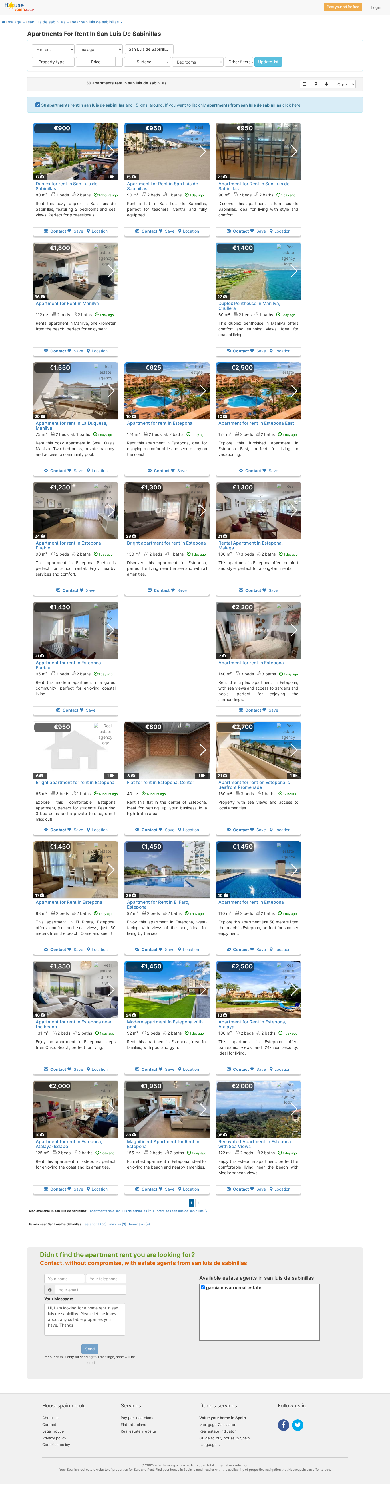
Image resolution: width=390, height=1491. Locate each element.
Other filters (240, 61)
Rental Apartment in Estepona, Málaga (250, 545)
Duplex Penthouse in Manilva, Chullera (249, 306)
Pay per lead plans (137, 1417)
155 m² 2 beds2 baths (166, 1152)
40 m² (146, 793)
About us (50, 1417)
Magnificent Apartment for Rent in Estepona (163, 1144)
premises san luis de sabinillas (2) (183, 1211)
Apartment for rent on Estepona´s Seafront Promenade (254, 785)
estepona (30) (95, 1224)
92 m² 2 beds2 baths (165, 1033)
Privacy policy (54, 1438)
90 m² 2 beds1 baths (165, 194)
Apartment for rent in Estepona (159, 423)
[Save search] (327, 84)
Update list (268, 61)
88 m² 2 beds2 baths (74, 913)
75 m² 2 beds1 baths (74, 434)
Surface (144, 61)
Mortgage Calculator (217, 1424)
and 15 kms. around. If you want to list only (170, 105)
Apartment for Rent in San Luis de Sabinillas (162, 186)
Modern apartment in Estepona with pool (165, 1024)
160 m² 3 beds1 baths (260, 793)
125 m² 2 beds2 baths (75, 1152)
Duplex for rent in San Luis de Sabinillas (66, 186)
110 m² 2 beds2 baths (257, 913)
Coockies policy (56, 1444)
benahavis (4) (139, 1224)
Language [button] (208, 1444)
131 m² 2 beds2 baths (75, 1033)
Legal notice (53, 1431)
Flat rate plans (133, 1424)
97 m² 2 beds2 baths (165, 913)
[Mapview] (316, 84)
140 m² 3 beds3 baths (258, 673)
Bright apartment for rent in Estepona (166, 543)
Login (376, 7)
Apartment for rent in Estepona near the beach (74, 1024)
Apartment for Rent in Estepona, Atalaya (252, 1024)
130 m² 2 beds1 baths (166, 554)
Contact (49, 1424)
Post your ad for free (343, 7)
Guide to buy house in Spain (224, 1438)
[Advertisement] (167, 303)
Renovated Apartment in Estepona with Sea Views (254, 1144)
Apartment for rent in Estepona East (256, 423)
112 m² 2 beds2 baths (75, 314)
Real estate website (138, 1431)
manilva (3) (117, 1224)
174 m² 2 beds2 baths (166, 434)
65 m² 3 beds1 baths (77, 793)
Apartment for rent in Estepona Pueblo (68, 545)
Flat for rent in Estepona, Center (160, 782)
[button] (23, 21)
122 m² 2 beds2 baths (257, 1152)
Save (78, 231)
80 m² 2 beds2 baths (77, 194)
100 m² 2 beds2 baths (257, 1033)
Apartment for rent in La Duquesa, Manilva (71, 426)
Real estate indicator (217, 1431)
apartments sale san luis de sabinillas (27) (122, 1211)
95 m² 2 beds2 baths (74, 673)
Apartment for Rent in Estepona (69, 902)
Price (95, 61)
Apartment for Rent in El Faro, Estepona (158, 904)
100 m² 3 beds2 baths (258, 554)
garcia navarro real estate (233, 1287)
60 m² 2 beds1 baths (256, 314)
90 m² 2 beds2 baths (256, 194)
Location (100, 231)
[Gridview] (305, 84)
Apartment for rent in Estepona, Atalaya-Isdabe (69, 1144)
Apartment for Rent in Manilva (67, 303)
